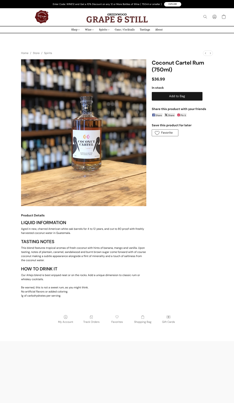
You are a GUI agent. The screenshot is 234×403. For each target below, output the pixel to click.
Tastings (145, 29)
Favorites (117, 322)
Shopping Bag (142, 322)
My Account (65, 322)
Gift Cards (168, 322)
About (159, 29)
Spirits (103, 29)
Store (36, 53)
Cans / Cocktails (125, 29)
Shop (74, 29)
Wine (88, 29)
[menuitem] (205, 53)
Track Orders (91, 322)
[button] (172, 4)
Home (24, 53)
